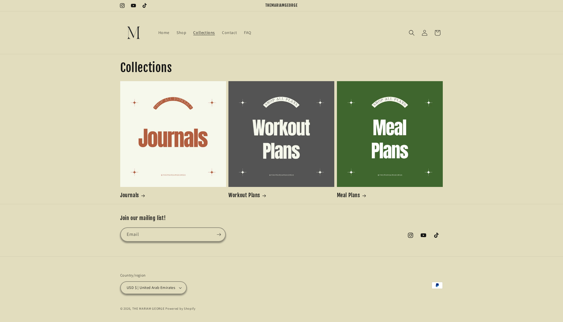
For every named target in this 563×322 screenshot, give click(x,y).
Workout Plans (244, 195)
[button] (411, 32)
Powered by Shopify (180, 308)
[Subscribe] (218, 234)
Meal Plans (348, 195)
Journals (129, 195)
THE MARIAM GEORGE (148, 308)
